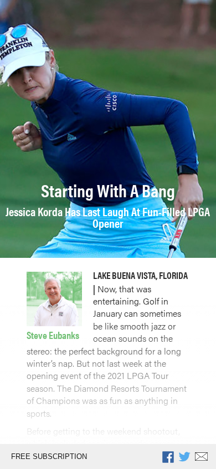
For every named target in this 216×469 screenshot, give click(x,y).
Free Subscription (49, 456)
